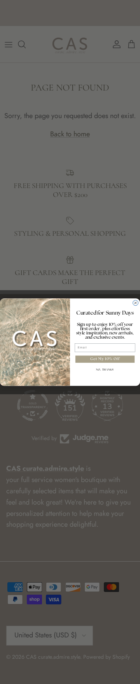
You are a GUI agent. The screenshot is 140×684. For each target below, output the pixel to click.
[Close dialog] (135, 303)
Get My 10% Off (105, 359)
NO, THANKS (105, 370)
